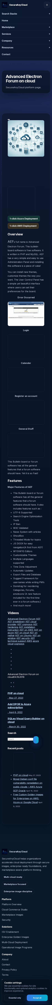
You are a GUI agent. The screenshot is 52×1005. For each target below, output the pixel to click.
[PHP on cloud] (28, 762)
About (5, 959)
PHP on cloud (20, 775)
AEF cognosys (24, 624)
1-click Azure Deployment (24, 218)
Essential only (15, 998)
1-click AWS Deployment (23, 225)
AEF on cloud (21, 632)
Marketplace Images (12, 914)
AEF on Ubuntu (23, 635)
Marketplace (8, 27)
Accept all (37, 998)
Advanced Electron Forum (21, 618)
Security (6, 919)
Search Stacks (9, 14)
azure (36, 641)
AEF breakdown (16, 621)
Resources (7, 47)
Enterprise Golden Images (15, 937)
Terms (5, 974)
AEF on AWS (26, 630)
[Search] (36, 739)
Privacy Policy (9, 969)
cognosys (19, 643)
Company (7, 41)
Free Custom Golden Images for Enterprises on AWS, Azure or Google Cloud (28, 798)
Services (6, 34)
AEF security (23, 638)
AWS (29, 641)
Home (5, 20)
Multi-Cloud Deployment (14, 942)
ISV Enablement (10, 932)
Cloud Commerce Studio (14, 909)
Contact (6, 54)
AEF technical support (21, 639)
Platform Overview (11, 904)
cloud (10, 643)
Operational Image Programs (17, 947)
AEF (38, 618)
